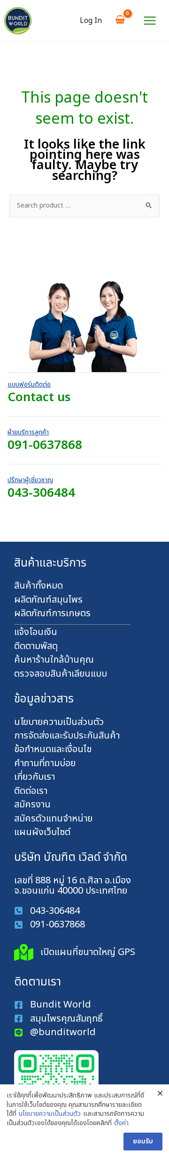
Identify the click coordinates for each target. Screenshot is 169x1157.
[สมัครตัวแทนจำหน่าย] (53, 819)
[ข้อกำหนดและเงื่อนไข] (53, 749)
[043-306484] (47, 911)
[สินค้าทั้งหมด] (38, 586)
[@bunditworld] (55, 1032)
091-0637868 (45, 445)
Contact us (39, 397)
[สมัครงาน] (32, 804)
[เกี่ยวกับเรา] (34, 777)
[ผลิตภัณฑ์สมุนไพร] (48, 600)
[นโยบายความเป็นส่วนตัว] (59, 722)
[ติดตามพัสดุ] (36, 646)
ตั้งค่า (121, 1123)
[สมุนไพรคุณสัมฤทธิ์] (59, 1019)
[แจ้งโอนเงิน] (35, 632)
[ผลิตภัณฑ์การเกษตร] (52, 613)
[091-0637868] (49, 924)
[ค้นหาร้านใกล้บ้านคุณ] (54, 660)
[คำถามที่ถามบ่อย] (45, 763)
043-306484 (41, 493)
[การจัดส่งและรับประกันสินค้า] (67, 736)
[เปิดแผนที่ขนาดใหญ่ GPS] (74, 952)
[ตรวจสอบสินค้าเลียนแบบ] (60, 674)
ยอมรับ (143, 1141)
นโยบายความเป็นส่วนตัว (50, 1114)
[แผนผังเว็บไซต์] (42, 832)
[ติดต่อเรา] (30, 791)
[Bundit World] (52, 1005)
